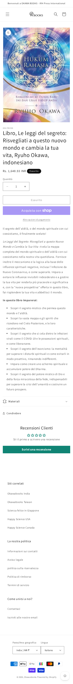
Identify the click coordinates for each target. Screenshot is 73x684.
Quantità (7, 179)
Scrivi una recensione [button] (36, 449)
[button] (7, 14)
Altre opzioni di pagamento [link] (36, 219)
